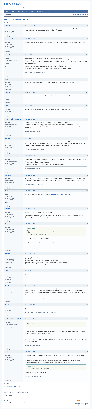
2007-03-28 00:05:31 (30, 105)
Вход (47, 11)
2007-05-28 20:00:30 (30, 119)
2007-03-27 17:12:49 (30, 92)
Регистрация (40, 11)
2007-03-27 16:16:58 (30, 79)
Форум (6, 11)
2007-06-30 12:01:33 (30, 191)
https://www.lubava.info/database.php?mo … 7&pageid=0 (56, 194)
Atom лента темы (83, 401)
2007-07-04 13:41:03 (30, 318)
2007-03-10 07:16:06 (30, 54)
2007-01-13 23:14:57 (30, 25)
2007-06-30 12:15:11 (30, 209)
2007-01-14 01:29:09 (30, 39)
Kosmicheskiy (9, 39)
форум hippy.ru (12, 3)
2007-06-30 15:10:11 (30, 224)
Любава (7, 191)
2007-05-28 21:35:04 (30, 175)
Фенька (7, 224)
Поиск (31, 11)
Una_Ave (8, 138)
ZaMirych (8, 25)
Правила (24, 11)
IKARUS (7, 209)
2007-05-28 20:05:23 (30, 138)
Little (6, 79)
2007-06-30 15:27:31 (30, 253)
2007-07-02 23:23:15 (30, 285)
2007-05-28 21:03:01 (30, 156)
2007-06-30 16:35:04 (30, 270)
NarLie (7, 285)
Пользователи (16, 11)
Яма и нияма (16, 19)
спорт (25, 19)
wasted (7, 352)
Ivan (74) (7, 55)
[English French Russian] (7, 404)
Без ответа (85, 14)
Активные (78, 14)
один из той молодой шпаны (15, 119)
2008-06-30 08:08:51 (30, 352)
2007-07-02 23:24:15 (30, 304)
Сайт (7, 66)
